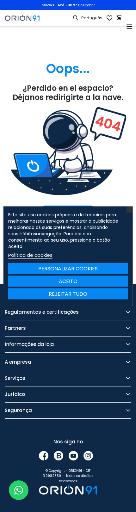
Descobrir (86, 5)
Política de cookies (30, 254)
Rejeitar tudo (68, 293)
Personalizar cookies (68, 268)
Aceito (68, 281)
